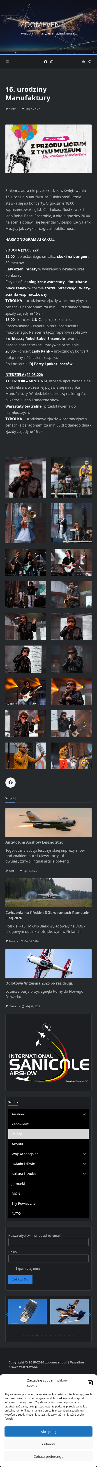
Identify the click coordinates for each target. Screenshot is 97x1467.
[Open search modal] (90, 62)
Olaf (11, 870)
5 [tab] (41, 1335)
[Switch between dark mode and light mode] (84, 62)
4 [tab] (37, 1335)
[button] (90, 1383)
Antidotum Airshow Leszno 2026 (34, 842)
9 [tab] (60, 1335)
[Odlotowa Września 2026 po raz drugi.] (48, 963)
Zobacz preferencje (48, 1456)
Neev (12, 941)
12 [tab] (73, 1335)
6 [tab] (46, 1335)
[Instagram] (51, 62)
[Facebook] (45, 62)
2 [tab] (28, 1335)
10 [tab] (64, 1335)
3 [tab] (32, 1335)
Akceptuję (48, 1431)
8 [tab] (55, 1335)
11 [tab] (69, 1335)
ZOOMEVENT (42, 24)
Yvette (12, 109)
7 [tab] (50, 1335)
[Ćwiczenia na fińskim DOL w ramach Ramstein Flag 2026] (48, 892)
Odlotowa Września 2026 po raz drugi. (39, 983)
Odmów (48, 1444)
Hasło (12, 1252)
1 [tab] (23, 1335)
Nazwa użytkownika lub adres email (34, 1235)
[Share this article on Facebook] (10, 782)
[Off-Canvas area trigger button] (7, 62)
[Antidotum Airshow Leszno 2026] (48, 822)
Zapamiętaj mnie (28, 1268)
